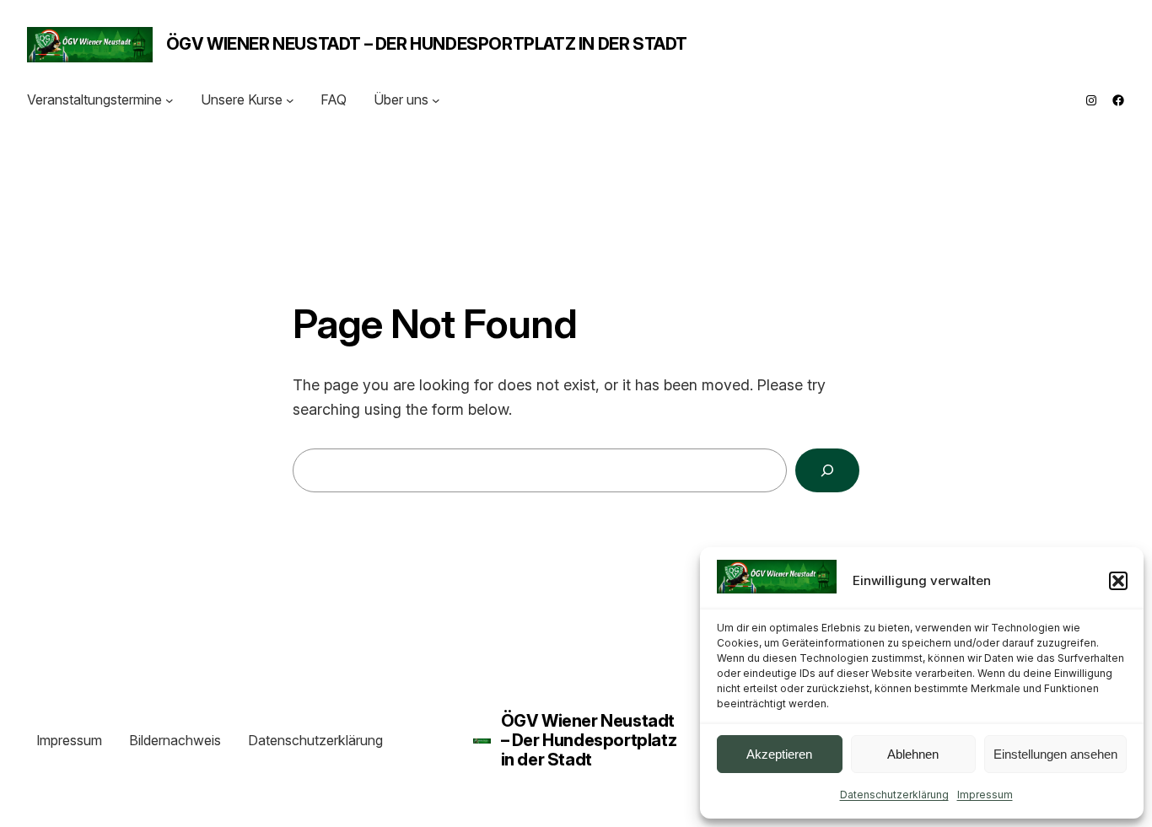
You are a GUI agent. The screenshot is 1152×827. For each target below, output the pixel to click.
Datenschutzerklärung (894, 794)
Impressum (985, 794)
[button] (1118, 580)
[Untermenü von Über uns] (436, 100)
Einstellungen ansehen (1055, 754)
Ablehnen (913, 754)
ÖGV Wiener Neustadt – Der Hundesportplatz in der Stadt (426, 44)
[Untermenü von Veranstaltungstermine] (169, 100)
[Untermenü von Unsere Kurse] (290, 100)
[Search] (827, 470)
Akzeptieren (779, 754)
